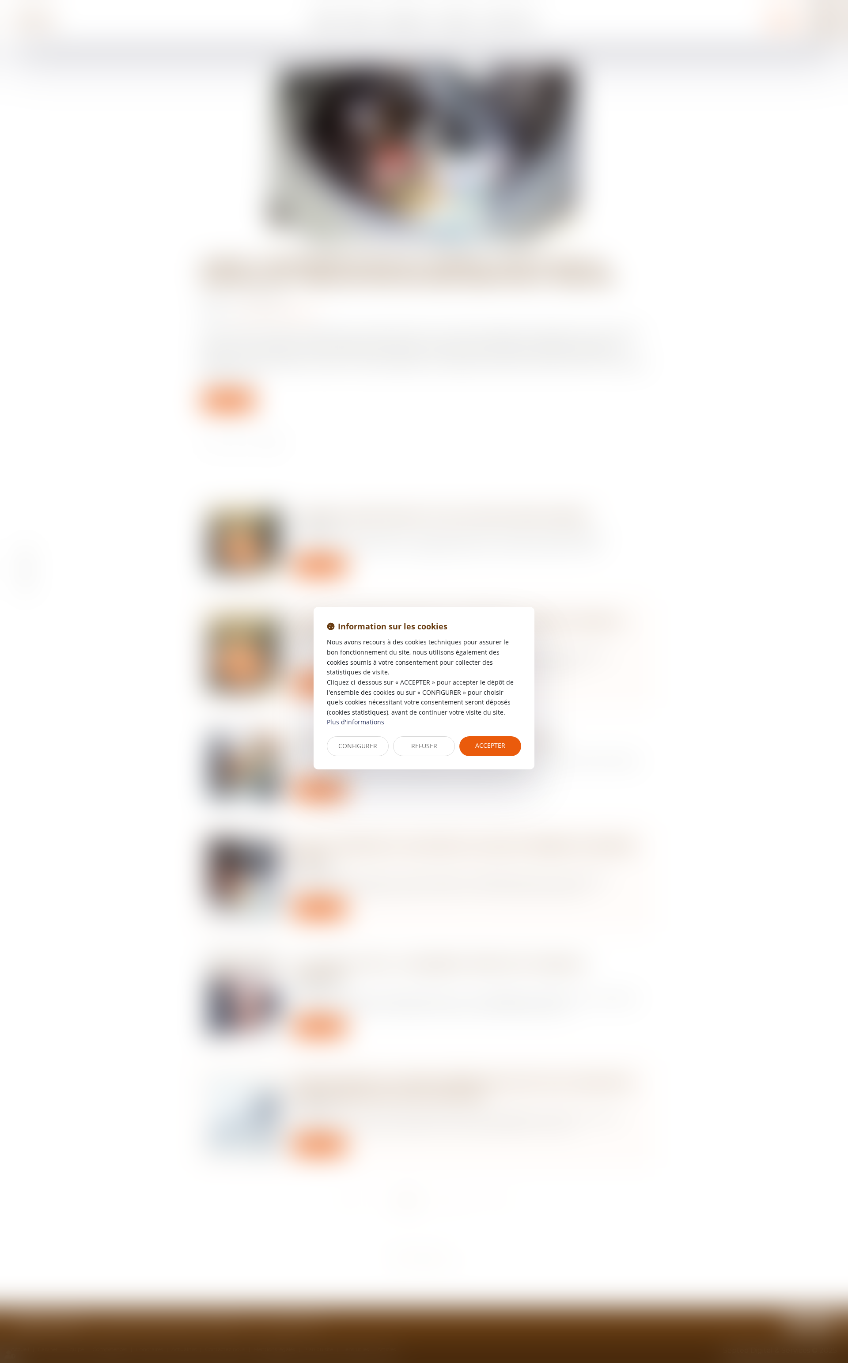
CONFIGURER (357, 746)
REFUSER (424, 746)
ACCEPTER (490, 745)
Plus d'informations (355, 722)
